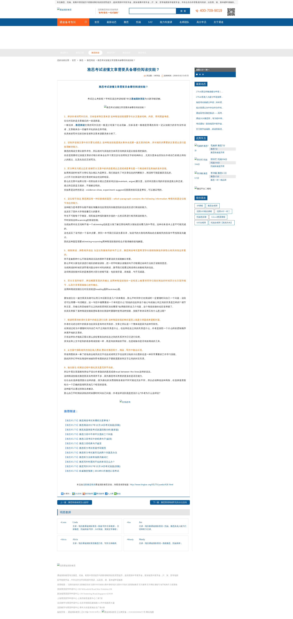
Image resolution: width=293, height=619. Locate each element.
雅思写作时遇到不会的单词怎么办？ (97, 462)
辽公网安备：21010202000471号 (131, 612)
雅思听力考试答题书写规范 (92, 448)
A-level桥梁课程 (218, 217)
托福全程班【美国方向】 (222, 222)
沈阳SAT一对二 (223, 211)
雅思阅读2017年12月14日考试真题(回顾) (99, 425)
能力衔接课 (166, 22)
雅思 (126, 22)
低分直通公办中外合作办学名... (209, 108)
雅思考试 (142, 53)
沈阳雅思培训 (89, 484)
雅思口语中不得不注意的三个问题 (96, 434)
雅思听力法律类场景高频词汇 (93, 457)
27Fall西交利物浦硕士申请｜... (209, 91)
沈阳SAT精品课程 (204, 211)
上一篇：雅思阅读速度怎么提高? (74, 502)
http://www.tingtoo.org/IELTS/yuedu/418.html (151, 484)
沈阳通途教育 (132, 585)
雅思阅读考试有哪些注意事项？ (94, 420)
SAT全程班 (201, 222)
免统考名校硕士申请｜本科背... (209, 102)
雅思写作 (111, 53)
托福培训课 (201, 217)
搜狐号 (157, 585)
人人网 (110, 494)
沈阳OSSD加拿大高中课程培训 (103, 585)
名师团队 (184, 22)
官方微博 (142, 585)
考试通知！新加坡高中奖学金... (209, 124)
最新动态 (111, 22)
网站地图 (150, 612)
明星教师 (65, 512)
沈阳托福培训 (73, 585)
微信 (119, 494)
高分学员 (201, 22)
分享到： (67, 494)
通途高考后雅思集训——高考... (209, 113)
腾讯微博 (100, 494)
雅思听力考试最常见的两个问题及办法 (98, 452)
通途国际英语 (138, 99)
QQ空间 (78, 494)
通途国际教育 (74, 612)
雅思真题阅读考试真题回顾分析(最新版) (99, 429)
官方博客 (150, 585)
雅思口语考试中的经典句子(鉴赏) (95, 439)
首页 (96, 22)
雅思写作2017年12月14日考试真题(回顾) (99, 466)
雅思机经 (126, 53)
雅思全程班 (213, 205)
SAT (150, 22)
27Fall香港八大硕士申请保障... (209, 97)
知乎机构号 (165, 585)
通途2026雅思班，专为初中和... (210, 118)
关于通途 (218, 22)
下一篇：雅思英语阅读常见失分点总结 (170, 502)
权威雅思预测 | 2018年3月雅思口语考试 (99, 471)
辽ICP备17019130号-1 (90, 612)
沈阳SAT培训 (121, 585)
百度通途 (173, 585)
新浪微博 (89, 494)
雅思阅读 (95, 53)
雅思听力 (64, 53)
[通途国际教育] (64, 10)
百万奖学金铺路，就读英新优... (209, 129)
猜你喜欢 (201, 198)
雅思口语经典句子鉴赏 (90, 443)
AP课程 (200, 205)
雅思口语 (80, 53)
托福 (138, 22)
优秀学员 (201, 138)
